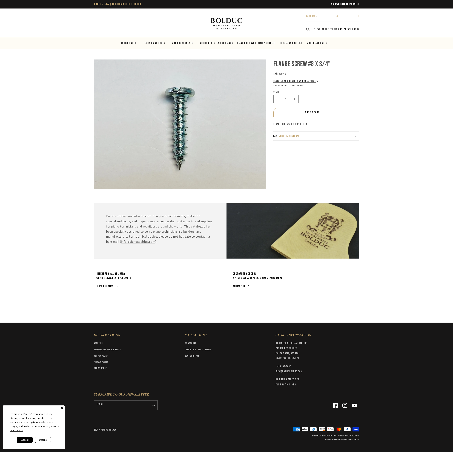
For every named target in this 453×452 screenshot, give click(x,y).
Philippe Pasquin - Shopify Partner (346, 440)
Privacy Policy (101, 361)
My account (190, 343)
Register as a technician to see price (294, 81)
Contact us (239, 286)
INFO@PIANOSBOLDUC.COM (289, 371)
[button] (98, 24)
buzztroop (355, 436)
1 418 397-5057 (101, 4)
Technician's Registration (126, 4)
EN (337, 16)
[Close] (62, 408)
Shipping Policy (104, 286)
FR (358, 16)
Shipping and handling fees (107, 349)
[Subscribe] (153, 405)
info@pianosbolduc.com (138, 242)
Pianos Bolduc (338, 436)
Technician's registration (198, 349)
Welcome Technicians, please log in (338, 29)
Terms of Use (100, 368)
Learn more (16, 430)
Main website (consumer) (345, 4)
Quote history (192, 355)
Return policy (101, 355)
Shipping (277, 85)
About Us (98, 343)
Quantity (277, 91)
